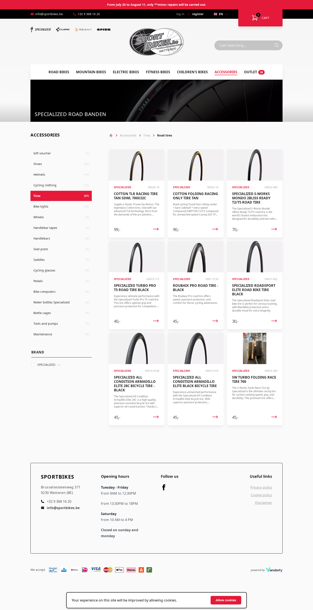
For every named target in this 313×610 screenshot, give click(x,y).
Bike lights (61, 206)
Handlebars (61, 238)
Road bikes (59, 72)
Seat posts (61, 249)
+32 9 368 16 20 (89, 14)
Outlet (253, 72)
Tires (61, 196)
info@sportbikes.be (49, 14)
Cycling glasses (61, 270)
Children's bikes (192, 72)
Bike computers (61, 292)
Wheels (61, 217)
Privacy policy (261, 487)
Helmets (61, 174)
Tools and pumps (61, 324)
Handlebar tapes (61, 228)
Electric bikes (126, 72)
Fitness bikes (158, 72)
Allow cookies (226, 600)
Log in (180, 14)
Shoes (61, 164)
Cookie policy (261, 495)
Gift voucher (61, 153)
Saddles (61, 260)
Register (198, 14)
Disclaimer (263, 502)
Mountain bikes (91, 72)
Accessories (226, 72)
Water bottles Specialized (61, 302)
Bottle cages (61, 313)
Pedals (61, 281)
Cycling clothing (61, 185)
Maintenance (61, 334)
